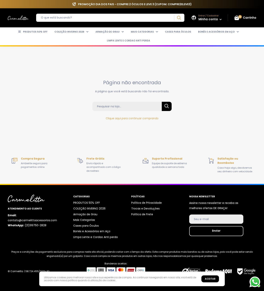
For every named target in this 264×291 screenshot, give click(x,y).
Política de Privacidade (146, 203)
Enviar (216, 231)
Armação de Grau (107, 31)
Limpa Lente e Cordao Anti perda (128, 40)
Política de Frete (142, 214)
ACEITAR (210, 278)
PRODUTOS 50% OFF (35, 31)
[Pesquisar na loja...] (167, 106)
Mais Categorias (142, 31)
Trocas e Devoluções (145, 208)
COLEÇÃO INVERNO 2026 (69, 31)
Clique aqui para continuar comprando (132, 118)
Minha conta (208, 19)
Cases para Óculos (178, 31)
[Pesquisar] (179, 18)
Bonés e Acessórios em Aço (216, 31)
